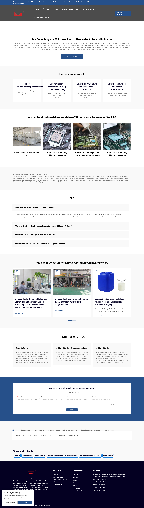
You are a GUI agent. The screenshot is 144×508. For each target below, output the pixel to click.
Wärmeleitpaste (57, 485)
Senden (72, 410)
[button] (70, 320)
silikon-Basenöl (60, 435)
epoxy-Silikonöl (46, 435)
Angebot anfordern (120, 13)
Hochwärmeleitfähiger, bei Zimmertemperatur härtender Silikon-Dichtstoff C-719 (87, 154)
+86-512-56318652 (83, 2)
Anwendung (73, 9)
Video (82, 9)
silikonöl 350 (20, 435)
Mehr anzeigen (19, 313)
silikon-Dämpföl (73, 435)
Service (64, 9)
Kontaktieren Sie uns (41, 17)
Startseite (37, 9)
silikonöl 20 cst (33, 435)
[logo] (22, 13)
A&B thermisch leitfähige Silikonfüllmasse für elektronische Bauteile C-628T (117, 154)
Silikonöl (55, 475)
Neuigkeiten (90, 9)
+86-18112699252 (100, 482)
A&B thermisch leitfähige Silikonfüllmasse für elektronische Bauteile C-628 (57, 154)
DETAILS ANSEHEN (27, 136)
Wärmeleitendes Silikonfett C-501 (27, 154)
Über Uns (46, 9)
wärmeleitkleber (57, 482)
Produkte (55, 9)
